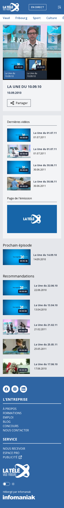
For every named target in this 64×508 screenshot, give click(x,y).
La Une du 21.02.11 (45, 325)
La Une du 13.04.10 (45, 305)
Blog (6, 422)
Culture (51, 18)
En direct (37, 7)
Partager (22, 103)
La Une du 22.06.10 (45, 285)
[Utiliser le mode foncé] (13, 484)
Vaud (6, 18)
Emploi (8, 417)
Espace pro (11, 453)
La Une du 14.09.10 (45, 255)
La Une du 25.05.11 (45, 344)
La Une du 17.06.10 (45, 364)
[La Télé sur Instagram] (15, 389)
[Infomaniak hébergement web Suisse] (32, 497)
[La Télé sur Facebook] (6, 389)
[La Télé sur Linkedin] (23, 389)
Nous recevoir (14, 449)
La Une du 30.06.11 (45, 165)
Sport (37, 18)
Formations (12, 413)
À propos (10, 409)
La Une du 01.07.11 (45, 133)
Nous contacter (16, 430)
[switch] (6, 484)
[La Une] (32, 219)
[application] (32, 41)
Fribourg (21, 18)
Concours (10, 426)
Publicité (10, 457)
